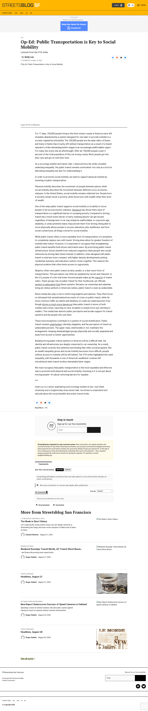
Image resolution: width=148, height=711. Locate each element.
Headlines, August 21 (31, 576)
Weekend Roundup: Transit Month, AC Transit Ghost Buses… (51, 549)
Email (61, 430)
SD (31, 13)
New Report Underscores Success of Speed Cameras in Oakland (54, 604)
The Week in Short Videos (34, 521)
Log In (116, 5)
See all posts (27, 658)
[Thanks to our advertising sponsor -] (74, 26)
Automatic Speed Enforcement (32, 601)
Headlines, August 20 (31, 632)
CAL (16, 13)
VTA (22, 37)
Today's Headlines (27, 574)
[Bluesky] (143, 686)
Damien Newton (32, 535)
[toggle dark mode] (131, 5)
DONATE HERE (7, 13)
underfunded (56, 324)
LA (27, 13)
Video (43, 518)
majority (99, 277)
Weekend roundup (27, 546)
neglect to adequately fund (47, 284)
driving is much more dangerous (57, 304)
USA (21, 13)
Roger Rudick (31, 557)
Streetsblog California (30, 518)
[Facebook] (138, 686)
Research (76, 210)
